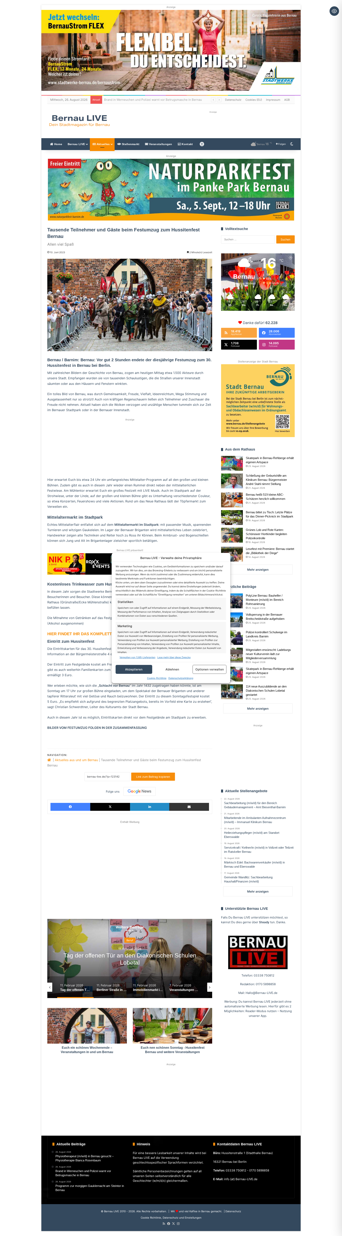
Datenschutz (233, 99)
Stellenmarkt (130, 144)
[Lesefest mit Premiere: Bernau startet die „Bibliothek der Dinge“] (232, 554)
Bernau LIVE (76, 144)
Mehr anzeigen (258, 569)
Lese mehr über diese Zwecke (174, 657)
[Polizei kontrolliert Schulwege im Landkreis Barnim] (232, 637)
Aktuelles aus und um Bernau (76, 760)
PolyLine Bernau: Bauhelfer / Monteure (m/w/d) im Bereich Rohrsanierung (264, 600)
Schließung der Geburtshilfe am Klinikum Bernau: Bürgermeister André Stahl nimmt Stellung (266, 480)
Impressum (273, 99)
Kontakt (187, 144)
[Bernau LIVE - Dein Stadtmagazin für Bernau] (79, 121)
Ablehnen (172, 669)
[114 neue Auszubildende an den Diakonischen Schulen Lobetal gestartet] (232, 691)
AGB (287, 99)
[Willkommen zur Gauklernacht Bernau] (171, 189)
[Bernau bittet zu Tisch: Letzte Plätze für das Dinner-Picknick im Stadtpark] (232, 517)
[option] (129, 958)
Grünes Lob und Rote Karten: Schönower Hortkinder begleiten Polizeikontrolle (266, 534)
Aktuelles (103, 144)
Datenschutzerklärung (180, 678)
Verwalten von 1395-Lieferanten (137, 657)
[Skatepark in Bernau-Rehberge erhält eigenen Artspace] (232, 463)
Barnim (130, 940)
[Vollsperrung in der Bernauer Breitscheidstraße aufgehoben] (232, 619)
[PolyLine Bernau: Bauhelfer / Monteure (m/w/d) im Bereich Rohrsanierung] (232, 600)
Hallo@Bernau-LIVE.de (261, 993)
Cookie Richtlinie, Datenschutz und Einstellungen (171, 1217)
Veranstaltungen (160, 144)
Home (57, 144)
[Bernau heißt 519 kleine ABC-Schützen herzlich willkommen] (232, 499)
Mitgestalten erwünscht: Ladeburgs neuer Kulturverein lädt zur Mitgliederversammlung (268, 654)
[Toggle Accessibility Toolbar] (334, 11)
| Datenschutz (232, 1211)
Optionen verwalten (209, 669)
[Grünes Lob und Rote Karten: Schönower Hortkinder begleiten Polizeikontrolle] (232, 535)
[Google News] (140, 791)
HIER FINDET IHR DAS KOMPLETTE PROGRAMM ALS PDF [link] (102, 634)
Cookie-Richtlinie (156, 678)
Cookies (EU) (253, 99)
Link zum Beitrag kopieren (153, 776)
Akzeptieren (133, 669)
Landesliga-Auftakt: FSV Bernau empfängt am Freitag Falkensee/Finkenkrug (157, 100)
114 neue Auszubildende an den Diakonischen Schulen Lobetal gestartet (266, 690)
